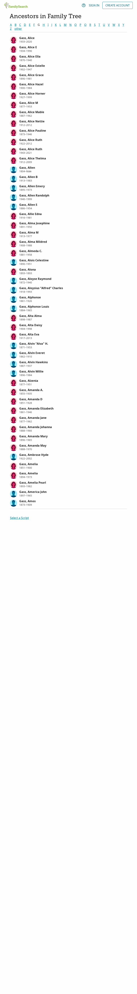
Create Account (117, 5)
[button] (68, 39)
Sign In (94, 5)
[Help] (83, 5)
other (18, 29)
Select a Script (19, 518)
